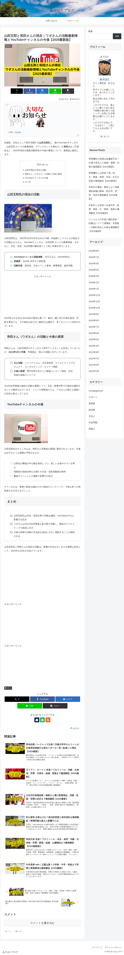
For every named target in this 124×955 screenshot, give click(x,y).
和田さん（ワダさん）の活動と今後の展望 (43, 174)
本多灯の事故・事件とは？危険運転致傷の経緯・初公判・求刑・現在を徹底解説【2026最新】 (104, 193)
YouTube (18, 132)
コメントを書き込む (42, 922)
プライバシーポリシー (113, 947)
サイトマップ (97, 947)
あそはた (105, 79)
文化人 (9, 688)
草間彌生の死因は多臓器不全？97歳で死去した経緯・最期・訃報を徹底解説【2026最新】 (104, 163)
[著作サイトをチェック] (36, 719)
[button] (68, 91)
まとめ (28, 182)
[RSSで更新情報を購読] (48, 719)
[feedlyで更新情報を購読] (42, 719)
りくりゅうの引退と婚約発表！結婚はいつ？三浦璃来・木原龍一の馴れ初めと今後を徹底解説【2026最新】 (104, 225)
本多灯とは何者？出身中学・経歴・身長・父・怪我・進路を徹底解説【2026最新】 (104, 209)
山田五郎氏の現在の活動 (35, 170)
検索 (90, 31)
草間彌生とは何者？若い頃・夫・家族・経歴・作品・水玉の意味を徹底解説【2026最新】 (104, 177)
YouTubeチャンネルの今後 (36, 178)
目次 (39, 164)
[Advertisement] (42, 295)
